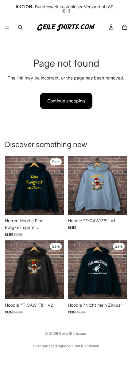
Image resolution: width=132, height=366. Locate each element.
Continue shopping (66, 100)
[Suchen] (20, 27)
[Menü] (7, 27)
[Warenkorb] (124, 27)
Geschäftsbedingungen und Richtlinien (66, 346)
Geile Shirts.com (73, 333)
